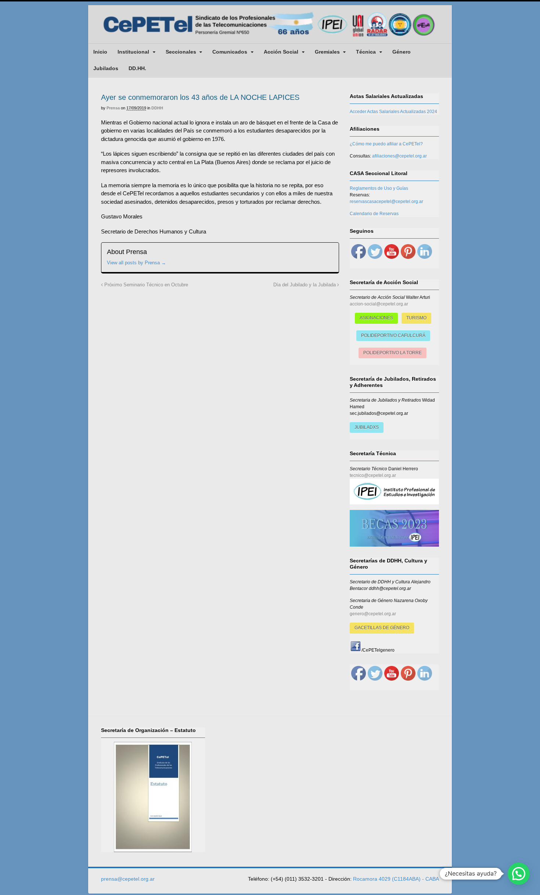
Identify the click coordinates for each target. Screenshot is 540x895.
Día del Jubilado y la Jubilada (305, 284)
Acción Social (281, 52)
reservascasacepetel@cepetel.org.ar (386, 201)
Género (401, 52)
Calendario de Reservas (374, 213)
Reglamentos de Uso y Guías (379, 188)
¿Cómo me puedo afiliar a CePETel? (386, 143)
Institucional (133, 52)
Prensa (113, 108)
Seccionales (181, 52)
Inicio (100, 52)
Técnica (366, 52)
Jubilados (105, 68)
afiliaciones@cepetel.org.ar (399, 156)
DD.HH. (137, 68)
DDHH (157, 108)
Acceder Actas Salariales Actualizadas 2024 (393, 111)
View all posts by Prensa (136, 262)
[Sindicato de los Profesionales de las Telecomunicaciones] (270, 37)
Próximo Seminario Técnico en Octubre (145, 284)
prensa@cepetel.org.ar (128, 879)
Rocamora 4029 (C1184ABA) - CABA (396, 879)
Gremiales (327, 52)
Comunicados (229, 52)
